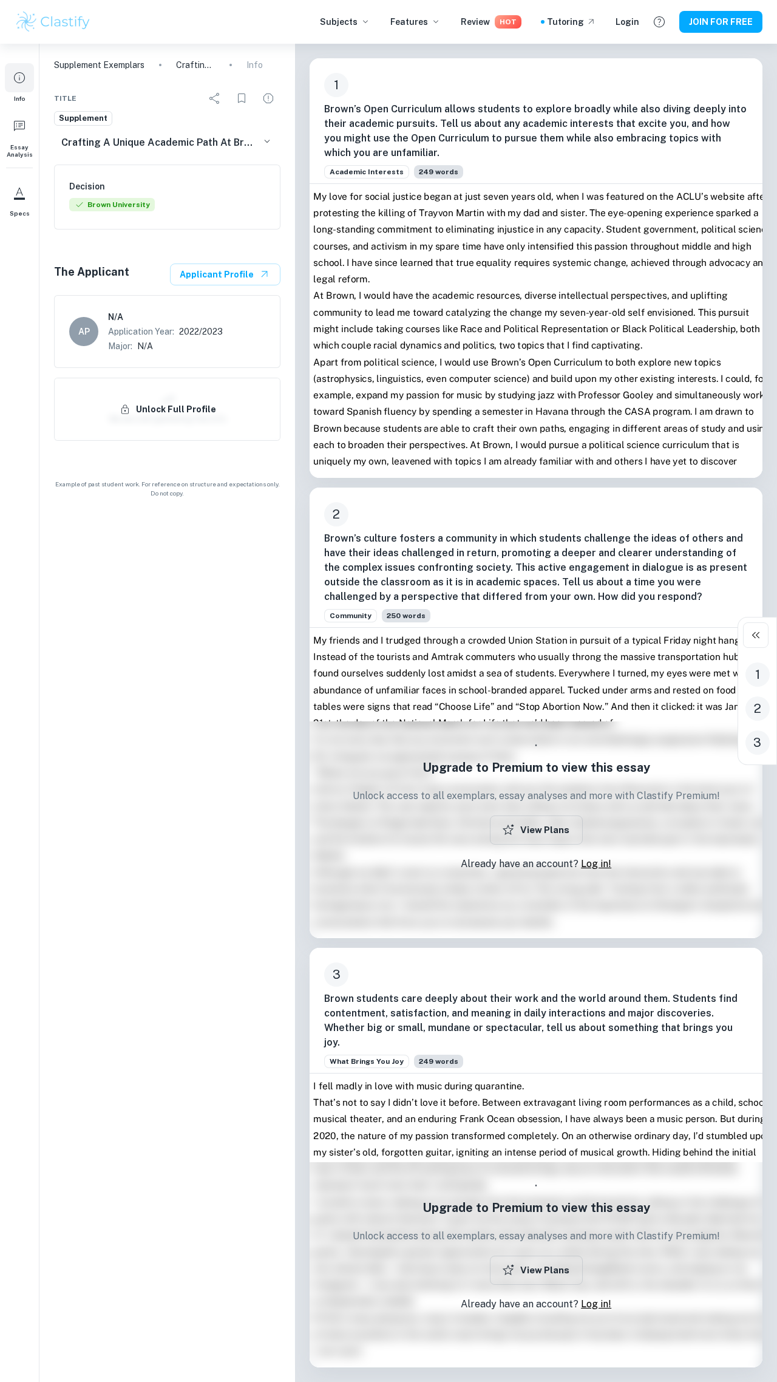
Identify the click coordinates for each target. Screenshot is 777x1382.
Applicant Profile (217, 274)
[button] (19, 82)
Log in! (596, 864)
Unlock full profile (176, 409)
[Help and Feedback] (659, 22)
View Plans (544, 830)
